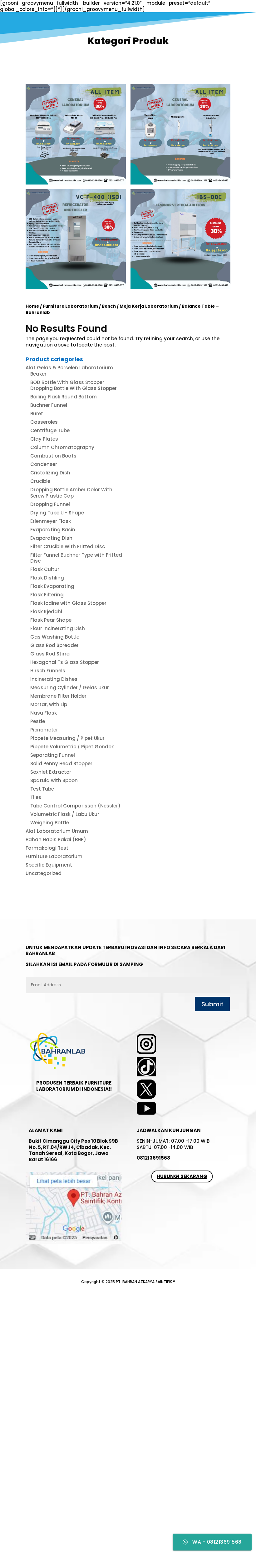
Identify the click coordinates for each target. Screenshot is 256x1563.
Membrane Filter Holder (58, 696)
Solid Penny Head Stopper (61, 763)
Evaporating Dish (51, 538)
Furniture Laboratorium (70, 306)
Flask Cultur (44, 569)
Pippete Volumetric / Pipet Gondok (72, 746)
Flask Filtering (47, 594)
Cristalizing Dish (50, 472)
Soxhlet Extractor (50, 772)
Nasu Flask (43, 713)
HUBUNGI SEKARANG (182, 1176)
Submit (212, 1004)
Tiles (35, 797)
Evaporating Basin (52, 529)
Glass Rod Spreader (54, 645)
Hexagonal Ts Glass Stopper (64, 662)
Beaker (38, 374)
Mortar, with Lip (48, 704)
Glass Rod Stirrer (50, 653)
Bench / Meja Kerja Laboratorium (140, 306)
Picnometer (44, 729)
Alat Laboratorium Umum (57, 831)
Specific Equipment (49, 865)
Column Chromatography (62, 447)
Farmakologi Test (47, 848)
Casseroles (44, 422)
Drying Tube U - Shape (57, 512)
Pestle (37, 721)
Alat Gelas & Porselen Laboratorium (69, 367)
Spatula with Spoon (54, 780)
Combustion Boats (53, 456)
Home (32, 306)
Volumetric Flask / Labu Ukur (64, 814)
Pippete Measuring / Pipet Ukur (67, 738)
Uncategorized (44, 873)
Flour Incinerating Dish (57, 628)
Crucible (40, 481)
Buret (36, 413)
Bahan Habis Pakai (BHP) (56, 839)
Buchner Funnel (48, 405)
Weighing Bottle (49, 822)
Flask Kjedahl (46, 611)
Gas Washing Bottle (54, 637)
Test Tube (42, 789)
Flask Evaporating (52, 586)
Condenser (43, 464)
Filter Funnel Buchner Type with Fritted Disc (76, 558)
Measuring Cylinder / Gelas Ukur (69, 687)
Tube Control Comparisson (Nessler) (75, 805)
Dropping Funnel (50, 504)
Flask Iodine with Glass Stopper (68, 603)
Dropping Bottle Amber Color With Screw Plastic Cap (71, 492)
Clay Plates (44, 439)
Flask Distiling (47, 577)
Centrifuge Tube (50, 430)
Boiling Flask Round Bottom (63, 396)
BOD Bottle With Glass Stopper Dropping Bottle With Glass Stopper (73, 385)
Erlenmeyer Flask (50, 521)
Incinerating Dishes (53, 679)
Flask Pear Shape (50, 620)
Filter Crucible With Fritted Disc (67, 546)
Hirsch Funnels (47, 670)
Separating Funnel (52, 755)
